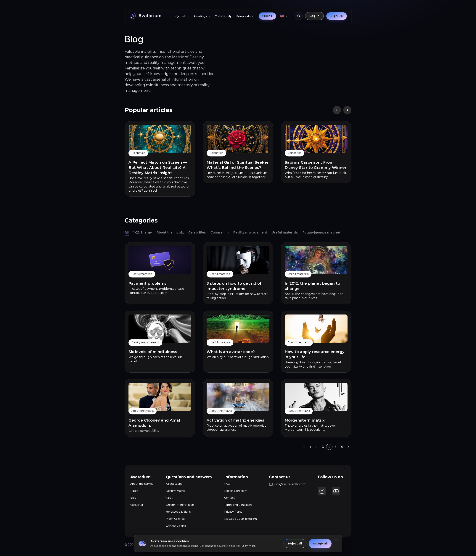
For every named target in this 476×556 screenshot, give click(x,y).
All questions (174, 483)
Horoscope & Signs (178, 511)
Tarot (169, 497)
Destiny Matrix (175, 491)
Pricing (267, 16)
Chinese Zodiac (176, 526)
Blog (133, 497)
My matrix (182, 16)
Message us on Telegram (240, 518)
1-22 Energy (142, 232)
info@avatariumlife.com (289, 484)
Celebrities (197, 232)
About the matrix (170, 232)
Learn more (249, 545)
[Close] (336, 540)
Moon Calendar (176, 518)
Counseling (219, 232)
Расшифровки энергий (321, 232)
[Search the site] (299, 16)
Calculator (136, 504)
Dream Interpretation (180, 504)
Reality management (250, 232)
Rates (134, 491)
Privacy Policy (233, 511)
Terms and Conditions (238, 504)
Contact (229, 497)
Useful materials (285, 232)
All (127, 232)
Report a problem (235, 491)
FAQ (227, 483)
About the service (141, 483)
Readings (200, 16)
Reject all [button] (295, 543)
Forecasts (243, 16)
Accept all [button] (320, 543)
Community (223, 16)
